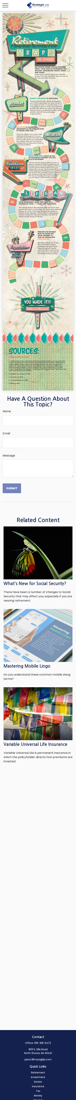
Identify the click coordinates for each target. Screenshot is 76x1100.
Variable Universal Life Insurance (35, 744)
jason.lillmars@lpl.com (38, 1059)
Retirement (38, 1072)
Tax (38, 1091)
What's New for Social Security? (35, 584)
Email (6, 433)
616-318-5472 (42, 1043)
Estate (38, 1082)
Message (9, 455)
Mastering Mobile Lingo (27, 666)
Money (38, 1095)
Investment (38, 1077)
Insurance (38, 1086)
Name (7, 411)
